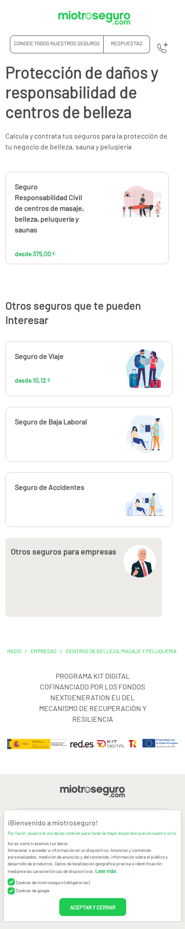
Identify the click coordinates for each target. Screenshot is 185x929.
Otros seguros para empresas (63, 551)
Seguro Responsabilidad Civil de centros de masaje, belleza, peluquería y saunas (49, 208)
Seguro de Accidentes (49, 487)
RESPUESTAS (126, 43)
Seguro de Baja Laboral (51, 421)
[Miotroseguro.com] (94, 18)
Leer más (105, 871)
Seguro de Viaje (39, 356)
